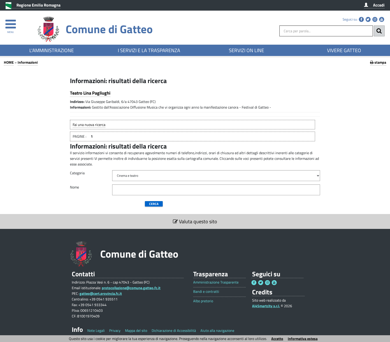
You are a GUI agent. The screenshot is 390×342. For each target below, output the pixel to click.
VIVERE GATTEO (344, 50)
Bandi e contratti (206, 291)
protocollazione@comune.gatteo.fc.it (131, 288)
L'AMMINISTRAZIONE (51, 50)
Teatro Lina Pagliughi (90, 92)
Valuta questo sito (197, 221)
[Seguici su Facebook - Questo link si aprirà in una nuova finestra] (361, 19)
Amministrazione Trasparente (216, 282)
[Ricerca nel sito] (379, 31)
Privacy (115, 330)
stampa (380, 62)
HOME (9, 62)
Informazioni (28, 62)
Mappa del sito (136, 330)
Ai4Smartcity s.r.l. (266, 306)
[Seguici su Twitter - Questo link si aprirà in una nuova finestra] (368, 19)
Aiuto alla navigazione (217, 330)
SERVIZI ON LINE (246, 50)
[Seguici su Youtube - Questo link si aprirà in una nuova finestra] (381, 19)
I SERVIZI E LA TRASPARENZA (149, 50)
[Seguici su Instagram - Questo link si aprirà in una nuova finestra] (374, 19)
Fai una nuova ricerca (89, 124)
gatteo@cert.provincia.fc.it (100, 293)
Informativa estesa (303, 338)
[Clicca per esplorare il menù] (10, 22)
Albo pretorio (203, 301)
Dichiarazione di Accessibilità (174, 330)
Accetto (277, 338)
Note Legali (96, 330)
